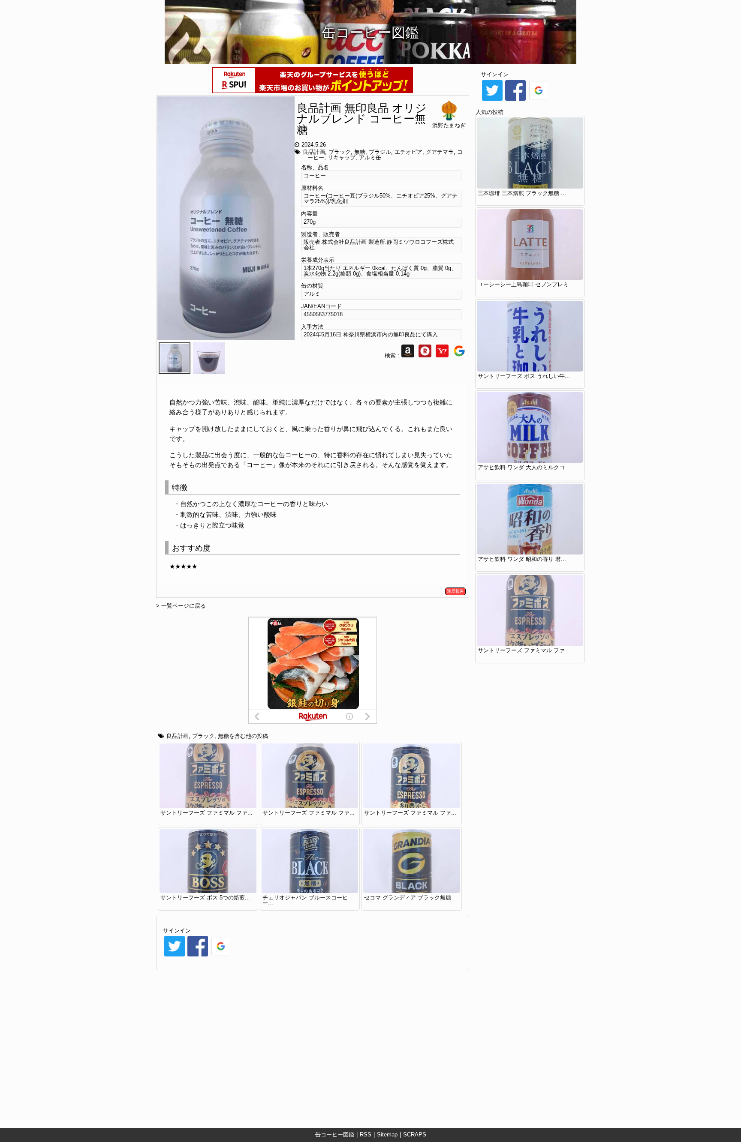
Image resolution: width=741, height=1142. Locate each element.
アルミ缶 (370, 157)
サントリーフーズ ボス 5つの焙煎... (205, 897)
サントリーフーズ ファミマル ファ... (206, 812)
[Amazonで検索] (407, 355)
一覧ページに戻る (183, 605)
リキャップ (341, 157)
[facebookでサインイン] (197, 956)
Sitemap (387, 1134)
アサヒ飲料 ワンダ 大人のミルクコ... (524, 467)
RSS (365, 1134)
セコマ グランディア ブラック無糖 (407, 897)
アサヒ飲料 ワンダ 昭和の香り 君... (522, 559)
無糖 (359, 152)
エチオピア (408, 152)
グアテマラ (440, 152)
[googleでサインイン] (220, 956)
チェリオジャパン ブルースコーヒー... (305, 900)
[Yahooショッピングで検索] (442, 355)
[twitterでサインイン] (174, 956)
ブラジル (380, 152)
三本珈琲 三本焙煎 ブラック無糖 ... (522, 193)
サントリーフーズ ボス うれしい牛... (524, 376)
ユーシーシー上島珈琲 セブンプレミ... (526, 284)
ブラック (339, 152)
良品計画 (314, 152)
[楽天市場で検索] (425, 355)
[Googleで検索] (459, 355)
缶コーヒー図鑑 (334, 1134)
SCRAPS (414, 1134)
